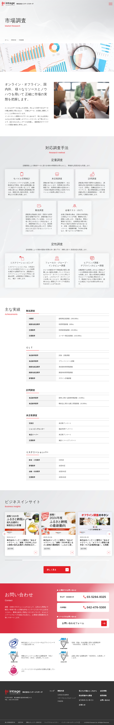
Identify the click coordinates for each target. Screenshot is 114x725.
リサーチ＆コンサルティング (67, 698)
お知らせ (82, 705)
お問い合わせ (105, 700)
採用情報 (103, 695)
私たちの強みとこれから (88, 691)
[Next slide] (109, 534)
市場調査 (60, 701)
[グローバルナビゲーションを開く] (110, 4)
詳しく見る (51, 570)
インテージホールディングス (69, 722)
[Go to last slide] (5, 534)
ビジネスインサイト (86, 700)
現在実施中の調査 (85, 695)
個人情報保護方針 (10, 722)
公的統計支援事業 (63, 695)
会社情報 (103, 691)
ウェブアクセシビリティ (51, 722)
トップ (52, 691)
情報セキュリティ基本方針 (34, 722)
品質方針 (20, 722)
